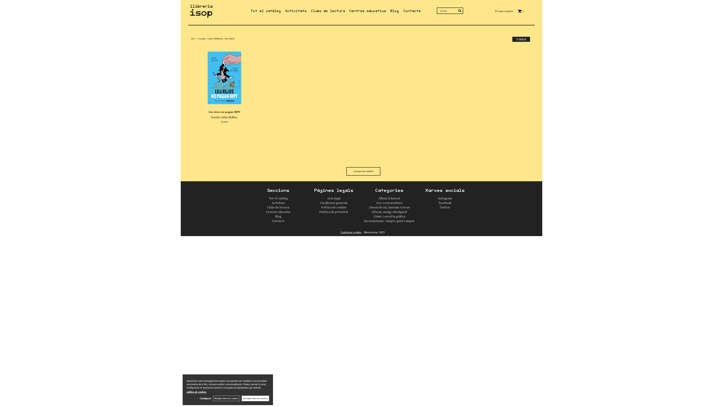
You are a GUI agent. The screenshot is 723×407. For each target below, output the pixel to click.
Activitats (296, 11)
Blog (394, 11)
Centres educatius (367, 11)
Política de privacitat (333, 212)
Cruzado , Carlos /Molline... (224, 117)
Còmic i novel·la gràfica (389, 216)
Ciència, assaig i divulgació (389, 212)
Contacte (412, 11)
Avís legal (333, 198)
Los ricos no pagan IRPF (224, 112)
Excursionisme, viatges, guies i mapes (389, 221)
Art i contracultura (389, 203)
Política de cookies (333, 207)
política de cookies (197, 392)
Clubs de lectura (328, 11)
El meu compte (504, 11)
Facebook (445, 203)
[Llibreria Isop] (201, 15)
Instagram (445, 198)
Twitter (445, 207)
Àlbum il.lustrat (389, 198)
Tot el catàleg (266, 11)
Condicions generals (334, 203)
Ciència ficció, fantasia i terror (389, 207)
